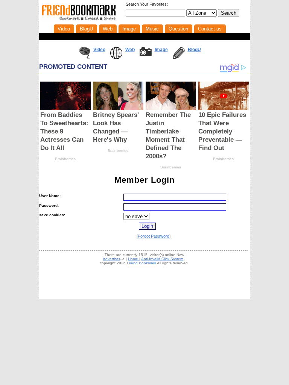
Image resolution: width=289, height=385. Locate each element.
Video (99, 49)
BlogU (194, 49)
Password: (49, 205)
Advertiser (111, 259)
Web (130, 49)
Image (161, 49)
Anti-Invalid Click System (162, 259)
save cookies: (52, 215)
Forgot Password (153, 236)
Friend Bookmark (141, 263)
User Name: (50, 196)
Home (133, 259)
